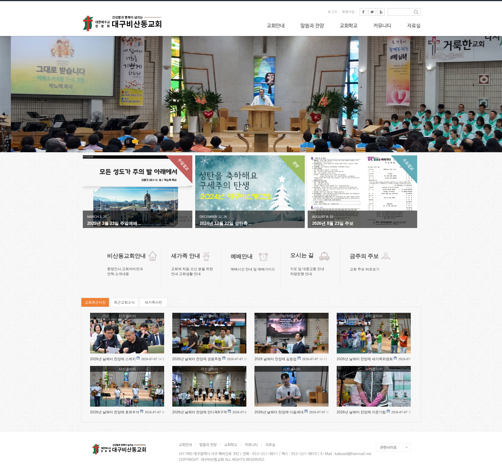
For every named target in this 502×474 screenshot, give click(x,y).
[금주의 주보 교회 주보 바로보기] (370, 274)
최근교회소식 (124, 302)
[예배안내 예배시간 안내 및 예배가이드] (251, 274)
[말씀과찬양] (312, 25)
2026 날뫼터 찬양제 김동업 (275, 359)
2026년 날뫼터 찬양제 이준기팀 (361, 412)
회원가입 (348, 11)
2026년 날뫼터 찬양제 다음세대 (279, 412)
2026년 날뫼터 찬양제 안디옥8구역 (199, 412)
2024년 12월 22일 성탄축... (225, 223)
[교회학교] (349, 25)
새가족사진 (153, 302)
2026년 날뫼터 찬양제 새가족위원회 (365, 359)
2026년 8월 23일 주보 (333, 223)
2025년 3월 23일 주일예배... (114, 223)
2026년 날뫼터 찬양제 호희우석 (114, 412)
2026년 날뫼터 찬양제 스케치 (113, 359)
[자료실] (413, 25)
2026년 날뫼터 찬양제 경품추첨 (196, 359)
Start (123, 141)
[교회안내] (276, 25)
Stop (127, 141)
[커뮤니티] (382, 25)
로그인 (332, 11)
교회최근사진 (95, 302)
